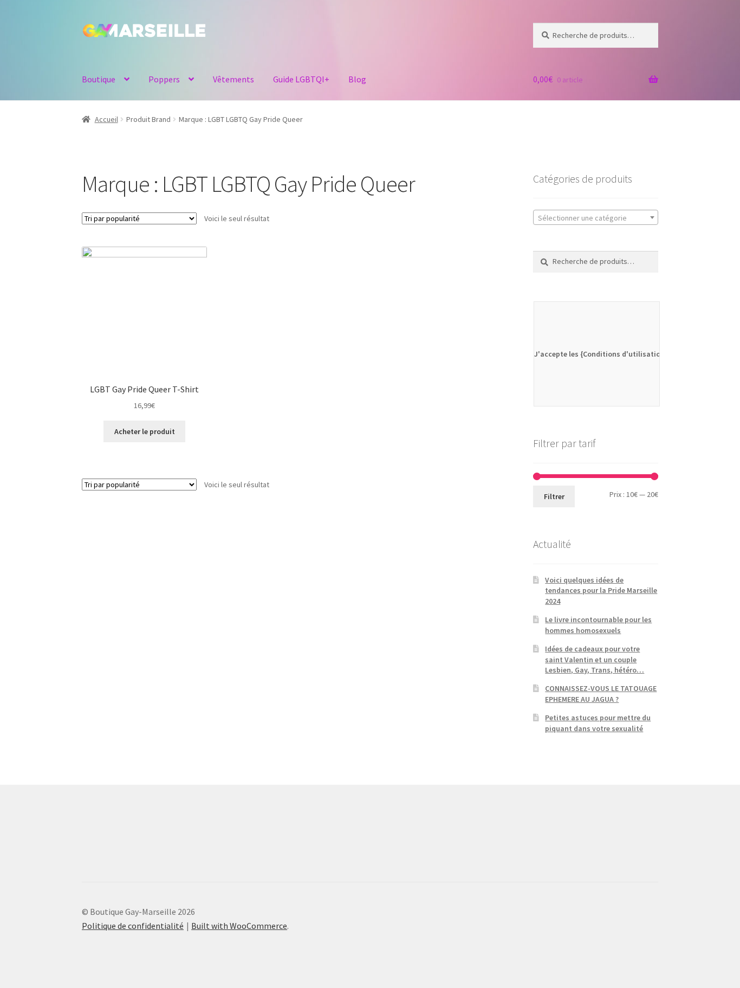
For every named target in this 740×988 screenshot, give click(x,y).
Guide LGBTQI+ (301, 79)
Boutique (98, 79)
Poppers (164, 79)
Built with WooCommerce (239, 925)
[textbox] (596, 217)
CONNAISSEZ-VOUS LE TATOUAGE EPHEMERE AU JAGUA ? (601, 693)
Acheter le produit (144, 431)
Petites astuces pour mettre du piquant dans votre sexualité (598, 723)
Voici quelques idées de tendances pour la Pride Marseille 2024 (601, 590)
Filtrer (554, 496)
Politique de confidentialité (133, 925)
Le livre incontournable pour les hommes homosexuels (598, 625)
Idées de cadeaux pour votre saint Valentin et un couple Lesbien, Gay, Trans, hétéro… (594, 659)
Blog (357, 79)
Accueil (106, 119)
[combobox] (595, 217)
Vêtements (233, 79)
